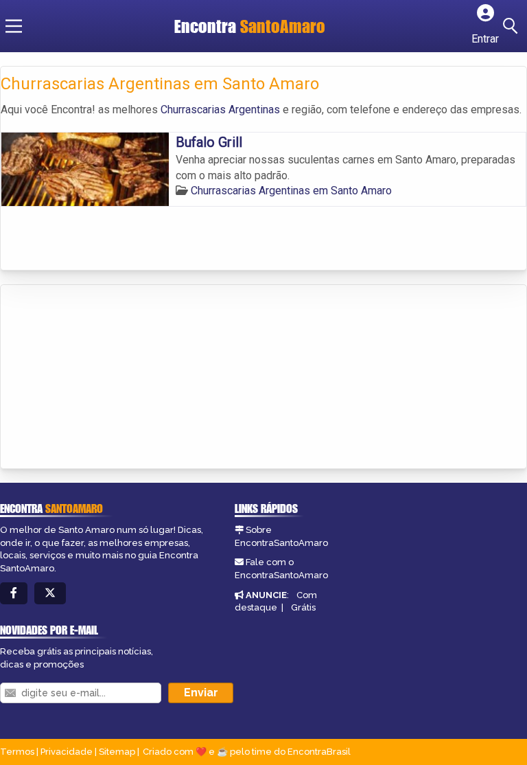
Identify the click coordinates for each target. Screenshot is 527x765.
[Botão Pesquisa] (512, 26)
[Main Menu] (13, 26)
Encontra (249, 26)
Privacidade (66, 751)
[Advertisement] (104, 378)
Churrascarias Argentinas (220, 109)
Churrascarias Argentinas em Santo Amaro (291, 190)
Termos (17, 751)
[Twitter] (50, 593)
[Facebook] (13, 593)
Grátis (303, 607)
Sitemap (117, 751)
